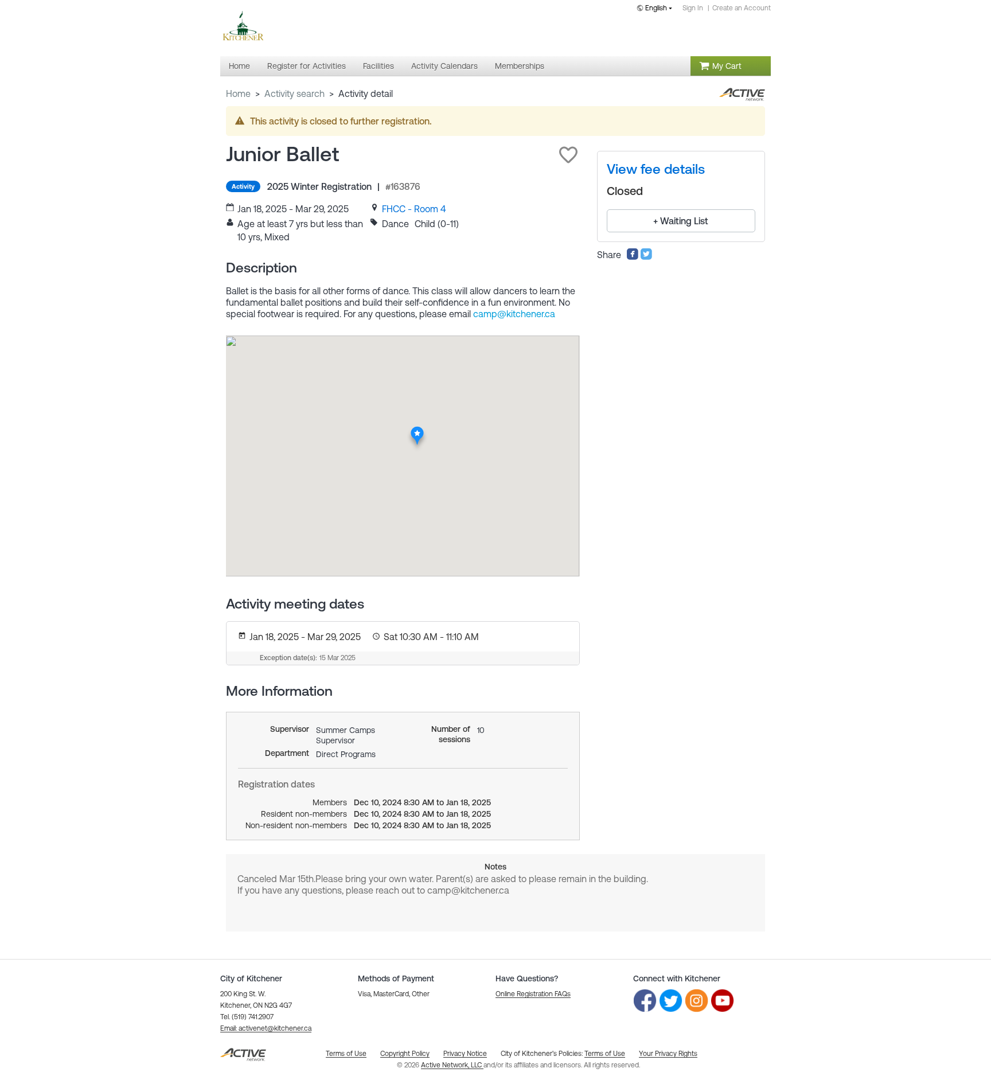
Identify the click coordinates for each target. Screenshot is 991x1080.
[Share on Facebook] (632, 257)
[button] (568, 155)
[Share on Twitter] (646, 257)
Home (238, 93)
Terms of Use (604, 1054)
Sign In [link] (692, 8)
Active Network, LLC (452, 1065)
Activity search (294, 93)
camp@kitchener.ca (514, 314)
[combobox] (657, 8)
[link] (414, 209)
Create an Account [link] (741, 8)
